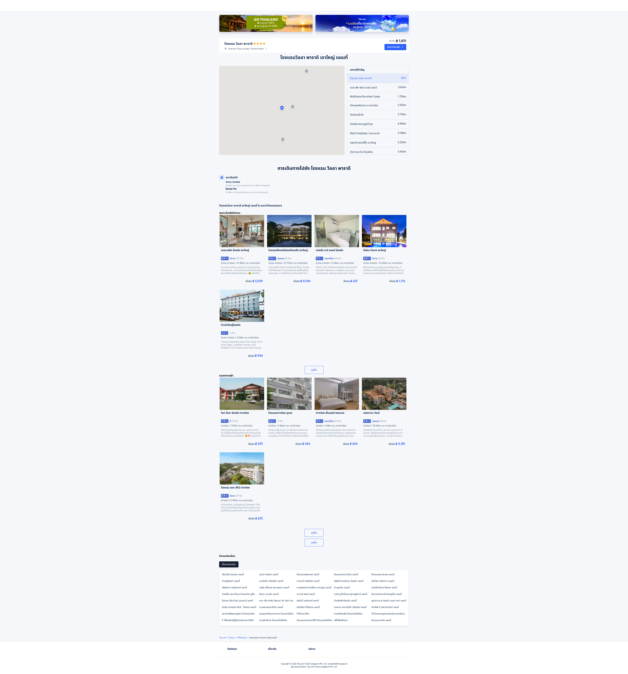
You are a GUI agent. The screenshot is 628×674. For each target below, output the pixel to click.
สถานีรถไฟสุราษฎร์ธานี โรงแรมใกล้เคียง (240, 613)
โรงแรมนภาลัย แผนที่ (381, 620)
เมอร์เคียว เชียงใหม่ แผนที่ (271, 581)
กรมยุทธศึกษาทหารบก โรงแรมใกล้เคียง (277, 613)
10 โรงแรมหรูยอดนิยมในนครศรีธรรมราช (389, 613)
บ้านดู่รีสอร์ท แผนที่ (231, 581)
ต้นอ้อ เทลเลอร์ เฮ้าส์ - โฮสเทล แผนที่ (239, 607)
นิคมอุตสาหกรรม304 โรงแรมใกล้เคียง (314, 620)
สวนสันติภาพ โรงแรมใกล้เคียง (273, 620)
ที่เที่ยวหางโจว (303, 613)
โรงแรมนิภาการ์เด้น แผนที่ (346, 574)
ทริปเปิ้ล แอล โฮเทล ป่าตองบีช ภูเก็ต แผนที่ (240, 594)
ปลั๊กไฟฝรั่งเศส (341, 620)
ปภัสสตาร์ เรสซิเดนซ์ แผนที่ (234, 587)
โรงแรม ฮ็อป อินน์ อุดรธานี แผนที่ (237, 600)
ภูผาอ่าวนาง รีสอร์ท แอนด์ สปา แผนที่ (388, 600)
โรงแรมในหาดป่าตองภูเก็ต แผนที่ (386, 594)
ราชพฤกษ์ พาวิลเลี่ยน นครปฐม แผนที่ (314, 587)
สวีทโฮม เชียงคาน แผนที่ (382, 581)
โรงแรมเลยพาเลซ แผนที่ (308, 574)
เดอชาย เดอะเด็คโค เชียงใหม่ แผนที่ (350, 607)
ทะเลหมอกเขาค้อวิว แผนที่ (271, 607)
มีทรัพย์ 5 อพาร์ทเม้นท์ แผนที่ (385, 607)
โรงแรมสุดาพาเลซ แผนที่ (382, 574)
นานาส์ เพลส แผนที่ (306, 594)
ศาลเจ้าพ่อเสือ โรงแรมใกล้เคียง (348, 613)
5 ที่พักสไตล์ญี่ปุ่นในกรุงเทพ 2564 (237, 620)
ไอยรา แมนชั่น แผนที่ (269, 594)
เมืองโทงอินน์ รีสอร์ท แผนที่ (384, 587)
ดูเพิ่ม (314, 369)
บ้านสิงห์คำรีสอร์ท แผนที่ (345, 600)
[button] (395, 47)
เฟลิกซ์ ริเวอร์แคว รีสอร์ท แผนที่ (349, 581)
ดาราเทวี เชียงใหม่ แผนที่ (308, 581)
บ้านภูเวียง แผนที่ (342, 587)
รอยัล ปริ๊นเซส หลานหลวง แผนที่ (274, 587)
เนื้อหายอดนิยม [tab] (229, 564)
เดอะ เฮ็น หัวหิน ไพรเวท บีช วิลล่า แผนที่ (277, 600)
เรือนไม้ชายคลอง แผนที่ (233, 574)
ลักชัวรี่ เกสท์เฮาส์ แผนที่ (308, 600)
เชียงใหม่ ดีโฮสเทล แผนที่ (308, 607)
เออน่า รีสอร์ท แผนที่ (268, 574)
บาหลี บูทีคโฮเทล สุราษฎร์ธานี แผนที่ (350, 594)
